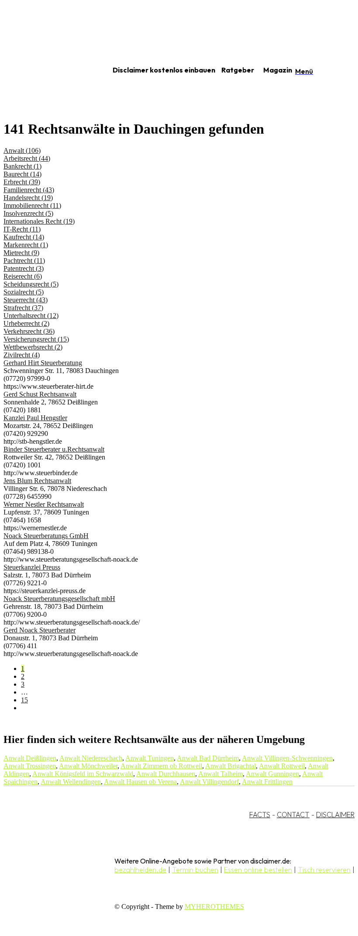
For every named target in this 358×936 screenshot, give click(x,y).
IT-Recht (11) (22, 229)
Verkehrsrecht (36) (29, 331)
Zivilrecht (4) (21, 355)
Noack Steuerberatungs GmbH (46, 535)
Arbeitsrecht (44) (26, 158)
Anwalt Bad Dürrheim (208, 758)
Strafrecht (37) (23, 307)
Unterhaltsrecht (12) (31, 315)
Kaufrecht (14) (23, 237)
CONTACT (293, 814)
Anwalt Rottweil (282, 766)
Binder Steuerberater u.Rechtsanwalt (53, 449)
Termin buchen (195, 869)
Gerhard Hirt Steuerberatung (42, 362)
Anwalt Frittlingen (267, 781)
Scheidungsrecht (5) (31, 284)
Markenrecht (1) (25, 245)
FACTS (259, 814)
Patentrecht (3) (23, 268)
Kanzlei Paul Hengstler (35, 417)
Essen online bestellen (258, 869)
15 (24, 700)
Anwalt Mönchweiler (88, 766)
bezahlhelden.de (140, 869)
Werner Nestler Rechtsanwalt (43, 504)
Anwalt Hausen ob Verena (140, 781)
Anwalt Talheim (220, 773)
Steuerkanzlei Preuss (31, 567)
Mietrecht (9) (21, 252)
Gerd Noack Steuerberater (39, 630)
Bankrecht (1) (22, 166)
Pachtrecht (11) (24, 260)
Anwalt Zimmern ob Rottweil (161, 766)
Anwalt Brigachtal (230, 766)
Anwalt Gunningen (272, 773)
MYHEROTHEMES (214, 906)
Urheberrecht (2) (26, 323)
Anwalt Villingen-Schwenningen (287, 758)
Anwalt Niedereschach (90, 758)
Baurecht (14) (22, 174)
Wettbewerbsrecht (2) (32, 347)
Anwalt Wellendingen (71, 781)
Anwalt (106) (22, 150)
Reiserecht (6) (22, 276)
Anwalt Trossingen (29, 766)
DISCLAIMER (335, 814)
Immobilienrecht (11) (32, 205)
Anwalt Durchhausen (165, 773)
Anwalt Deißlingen (29, 758)
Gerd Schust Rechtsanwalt (39, 394)
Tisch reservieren (324, 869)
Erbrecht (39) (21, 182)
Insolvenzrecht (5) (28, 213)
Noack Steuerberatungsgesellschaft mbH (59, 598)
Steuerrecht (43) (25, 300)
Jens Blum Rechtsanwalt (37, 480)
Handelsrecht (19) (28, 197)
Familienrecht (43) (28, 189)
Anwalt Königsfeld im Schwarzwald (82, 773)
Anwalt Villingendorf (209, 781)
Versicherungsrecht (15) (36, 339)
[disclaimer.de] (47, 70)
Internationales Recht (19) (39, 221)
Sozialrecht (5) (23, 292)
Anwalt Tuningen (149, 758)
